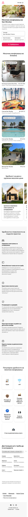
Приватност (11, 509)
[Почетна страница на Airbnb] (3, 2)
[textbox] (7, 40)
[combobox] (13, 34)
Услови (17, 509)
